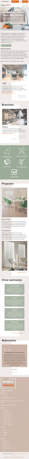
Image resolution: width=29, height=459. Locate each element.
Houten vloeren (6, 420)
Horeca (4, 429)
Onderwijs (5, 432)
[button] (27, 4)
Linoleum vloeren (7, 415)
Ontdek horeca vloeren (7, 133)
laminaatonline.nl (12, 405)
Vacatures (5, 446)
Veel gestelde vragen (8, 448)
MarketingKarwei (9, 457)
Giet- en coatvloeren (7, 413)
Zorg (4, 430)
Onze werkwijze (6, 444)
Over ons (5, 441)
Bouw (4, 436)
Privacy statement (17, 453)
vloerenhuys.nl (4, 405)
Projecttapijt (5, 411)
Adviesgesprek (15, 1)
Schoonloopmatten (7, 424)
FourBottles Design (19, 457)
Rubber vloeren (6, 417)
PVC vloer (5, 410)
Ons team (5, 442)
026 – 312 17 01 (4, 396)
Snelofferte (25, 1)
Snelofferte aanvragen (6, 45)
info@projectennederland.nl (7, 398)
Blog (4, 450)
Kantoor (5, 434)
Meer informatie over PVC (8, 93)
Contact (12, 26)
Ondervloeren (6, 422)
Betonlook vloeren (7, 419)
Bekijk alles (14, 78)
